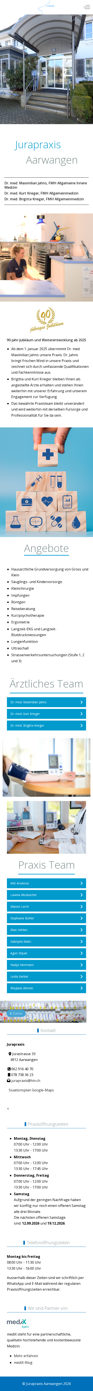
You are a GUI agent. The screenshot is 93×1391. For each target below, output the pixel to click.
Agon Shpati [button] (18, 953)
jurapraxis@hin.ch (25, 1080)
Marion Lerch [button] (19, 906)
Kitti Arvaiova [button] (19, 883)
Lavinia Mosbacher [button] (23, 895)
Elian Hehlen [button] (18, 930)
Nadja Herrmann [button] (22, 965)
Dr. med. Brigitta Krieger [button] (27, 725)
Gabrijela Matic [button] (20, 941)
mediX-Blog (23, 1362)
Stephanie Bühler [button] (22, 918)
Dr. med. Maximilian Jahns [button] (28, 702)
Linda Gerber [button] (19, 976)
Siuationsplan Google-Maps (30, 1090)
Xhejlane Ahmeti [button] (21, 988)
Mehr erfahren (26, 1355)
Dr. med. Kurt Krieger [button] (25, 714)
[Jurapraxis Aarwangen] (46, 7)
